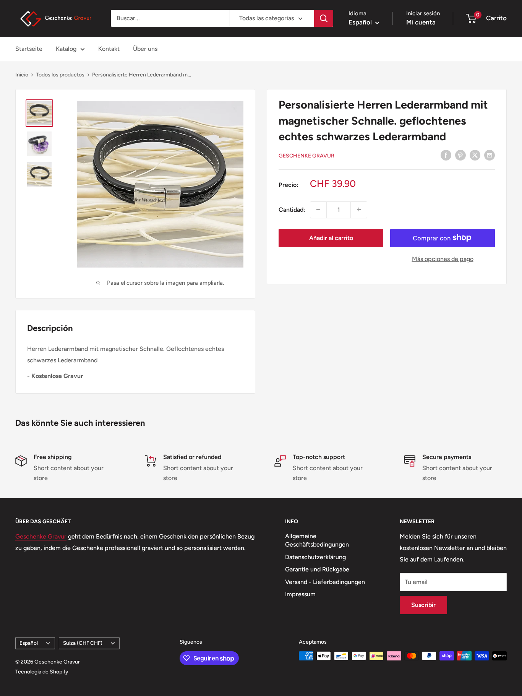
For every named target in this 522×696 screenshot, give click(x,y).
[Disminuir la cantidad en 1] (318, 209)
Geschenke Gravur (306, 155)
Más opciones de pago (442, 258)
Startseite (28, 48)
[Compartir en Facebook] (446, 155)
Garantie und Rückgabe (317, 569)
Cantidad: (292, 209)
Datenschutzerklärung (315, 557)
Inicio (21, 74)
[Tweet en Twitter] (475, 155)
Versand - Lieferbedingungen (325, 582)
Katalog (66, 48)
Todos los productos (60, 74)
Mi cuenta (421, 22)
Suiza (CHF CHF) (82, 643)
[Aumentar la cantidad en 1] (359, 209)
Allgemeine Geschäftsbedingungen (317, 540)
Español (28, 643)
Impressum (300, 594)
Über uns (145, 48)
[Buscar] (323, 18)
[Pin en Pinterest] (460, 155)
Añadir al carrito (331, 237)
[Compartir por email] (489, 155)
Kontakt (109, 48)
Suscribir (423, 604)
